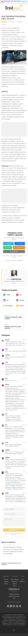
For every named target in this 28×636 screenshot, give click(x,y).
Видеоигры (14, 581)
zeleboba (8, 364)
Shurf (7, 357)
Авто (22, 579)
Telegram (23, 1)
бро (7, 444)
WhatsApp (8, 247)
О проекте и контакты (14, 594)
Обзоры (6, 581)
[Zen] (11, 606)
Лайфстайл (22, 581)
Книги (14, 585)
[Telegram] (8, 606)
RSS (14, 598)
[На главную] (14, 7)
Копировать (15, 251)
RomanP (8, 380)
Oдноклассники (19, 247)
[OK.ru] (17, 606)
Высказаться (14, 530)
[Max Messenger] (14, 606)
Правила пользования (14, 596)
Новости (4, 21)
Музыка (14, 583)
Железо (6, 583)
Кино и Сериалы (14, 579)
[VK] (20, 606)
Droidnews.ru (14, 589)
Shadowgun (9, 168)
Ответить (24, 339)
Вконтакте (20, 243)
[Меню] (2, 2)
